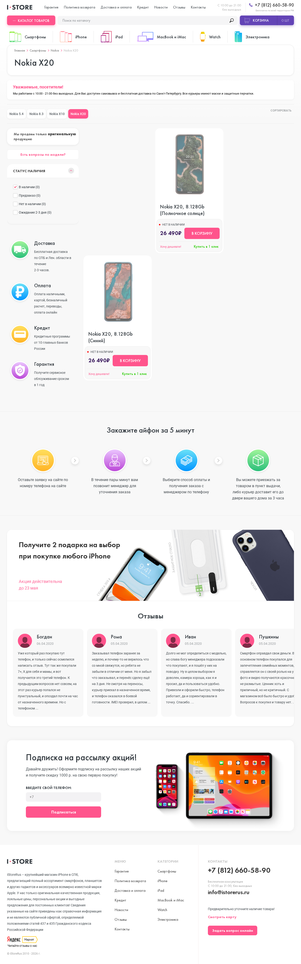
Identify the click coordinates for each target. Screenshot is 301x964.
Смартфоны (38, 50)
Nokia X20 (78, 114)
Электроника (168, 919)
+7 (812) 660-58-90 (274, 5)
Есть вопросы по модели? (43, 154)
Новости (161, 7)
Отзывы (179, 7)
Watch (162, 909)
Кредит (143, 7)
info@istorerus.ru (229, 892)
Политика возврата (79, 7)
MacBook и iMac (171, 900)
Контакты (198, 7)
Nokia (55, 50)
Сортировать (281, 110)
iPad (161, 890)
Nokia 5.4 (16, 114)
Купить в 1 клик (206, 246)
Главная (19, 50)
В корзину (202, 233)
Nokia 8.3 (36, 114)
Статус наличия (29, 170)
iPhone (162, 880)
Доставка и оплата (116, 7)
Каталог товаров (33, 20)
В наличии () (29, 187)
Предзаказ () (29, 195)
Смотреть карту (222, 916)
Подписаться (63, 812)
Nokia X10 (57, 114)
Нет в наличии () (32, 204)
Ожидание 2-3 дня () (35, 212)
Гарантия (51, 7)
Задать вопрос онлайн (232, 930)
